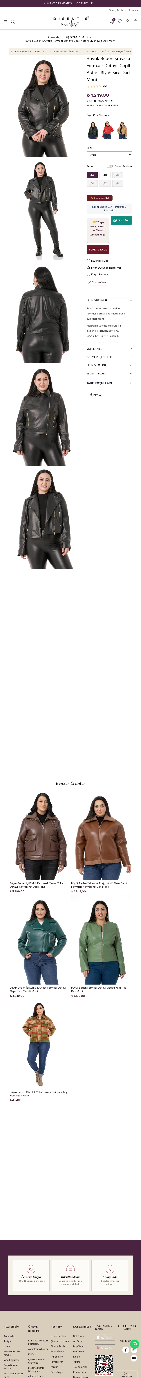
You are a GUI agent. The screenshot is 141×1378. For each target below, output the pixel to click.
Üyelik (7, 1346)
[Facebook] (125, 1350)
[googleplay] (105, 1347)
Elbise (76, 1356)
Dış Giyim (78, 1346)
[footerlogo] (127, 1327)
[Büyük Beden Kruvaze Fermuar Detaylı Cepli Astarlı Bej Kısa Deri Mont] (122, 130)
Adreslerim (57, 1356)
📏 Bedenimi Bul (99, 198)
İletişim (8, 1341)
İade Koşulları (11, 1360)
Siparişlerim (57, 1351)
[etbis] (104, 1365)
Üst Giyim (78, 1336)
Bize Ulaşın (57, 1372)
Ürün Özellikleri (97, 300)
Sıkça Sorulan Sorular (11, 1367)
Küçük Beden (80, 1372)
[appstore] (105, 1337)
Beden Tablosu (123, 166)
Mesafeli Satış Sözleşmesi (36, 1369)
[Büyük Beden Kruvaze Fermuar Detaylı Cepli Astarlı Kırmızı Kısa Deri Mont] (107, 130)
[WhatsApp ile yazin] (134, 1344)
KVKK (31, 1354)
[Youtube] (134, 1358)
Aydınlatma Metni (38, 1349)
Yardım (54, 1366)
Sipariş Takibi (116, 10)
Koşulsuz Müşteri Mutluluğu (38, 1342)
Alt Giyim (78, 1341)
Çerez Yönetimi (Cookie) (36, 1361)
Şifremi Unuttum (60, 1341)
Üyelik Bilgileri (58, 1336)
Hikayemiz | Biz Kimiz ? (12, 1353)
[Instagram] (134, 1350)
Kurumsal (134, 10)
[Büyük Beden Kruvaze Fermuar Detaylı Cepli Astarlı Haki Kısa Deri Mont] (93, 130)
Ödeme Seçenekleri (99, 357)
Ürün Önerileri (96, 365)
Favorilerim (57, 1361)
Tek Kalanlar (80, 1366)
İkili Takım (78, 1351)
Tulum (76, 1361)
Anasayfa (9, 1336)
